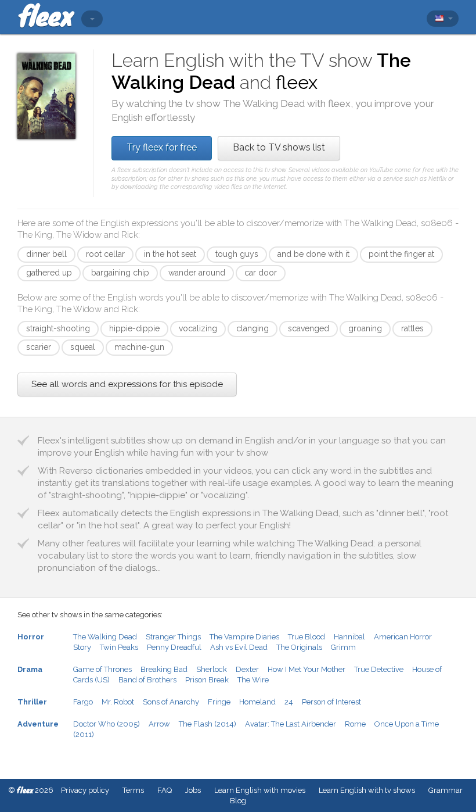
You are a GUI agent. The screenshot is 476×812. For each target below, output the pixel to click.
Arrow (159, 724)
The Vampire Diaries (244, 636)
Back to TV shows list (279, 147)
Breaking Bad (163, 669)
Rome (355, 724)
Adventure (38, 724)
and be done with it (313, 254)
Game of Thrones (102, 669)
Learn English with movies (259, 790)
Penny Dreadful (174, 647)
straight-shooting (58, 328)
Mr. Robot (118, 701)
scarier (38, 347)
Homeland (257, 701)
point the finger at (401, 254)
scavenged (308, 328)
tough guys (236, 254)
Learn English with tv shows (367, 790)
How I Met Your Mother (306, 669)
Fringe (219, 701)
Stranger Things (173, 636)
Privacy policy (85, 790)
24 (288, 701)
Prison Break (207, 679)
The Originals (299, 647)
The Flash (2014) (207, 724)
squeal (82, 347)
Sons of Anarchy (171, 701)
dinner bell (46, 254)
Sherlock (211, 669)
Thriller (32, 701)
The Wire (253, 679)
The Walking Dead (105, 636)
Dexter (247, 669)
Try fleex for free (162, 147)
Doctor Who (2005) (106, 724)
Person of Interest (331, 701)
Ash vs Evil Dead (239, 647)
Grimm (343, 647)
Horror (30, 636)
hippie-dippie (134, 328)
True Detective (378, 669)
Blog (238, 800)
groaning (365, 328)
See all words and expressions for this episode (127, 384)
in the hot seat (170, 254)
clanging (252, 328)
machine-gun (139, 347)
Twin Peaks (119, 647)
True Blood (306, 636)
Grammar (445, 790)
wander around (196, 272)
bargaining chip (120, 272)
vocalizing (198, 328)
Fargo (83, 701)
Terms (133, 790)
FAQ (164, 790)
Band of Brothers (147, 679)
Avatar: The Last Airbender (290, 724)
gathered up (49, 272)
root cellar (105, 254)
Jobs (193, 790)
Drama (29, 669)
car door (260, 272)
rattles (412, 328)
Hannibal (349, 636)
